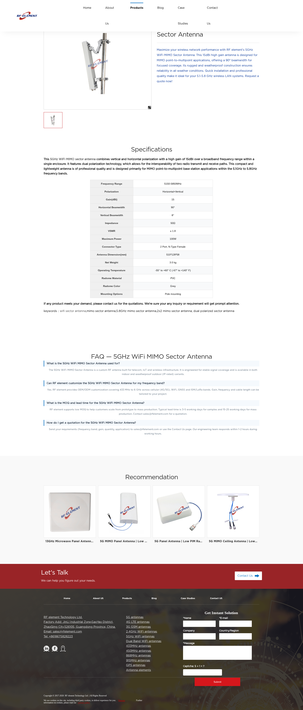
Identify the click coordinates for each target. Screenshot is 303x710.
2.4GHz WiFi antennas (141, 631)
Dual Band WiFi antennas (143, 641)
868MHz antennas (138, 655)
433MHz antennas (138, 646)
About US (98, 598)
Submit (217, 681)
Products (127, 598)
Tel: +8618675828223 (58, 636)
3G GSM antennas (138, 626)
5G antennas (134, 617)
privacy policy (84, 703)
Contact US (216, 598)
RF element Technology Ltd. (63, 617)
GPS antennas (135, 665)
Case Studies (188, 598)
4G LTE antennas (138, 622)
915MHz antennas (138, 660)
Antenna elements (138, 670)
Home (67, 598)
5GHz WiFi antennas (140, 636)
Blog (154, 598)
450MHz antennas (138, 650)
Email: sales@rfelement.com (63, 631)
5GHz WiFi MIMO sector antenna (73, 159)
